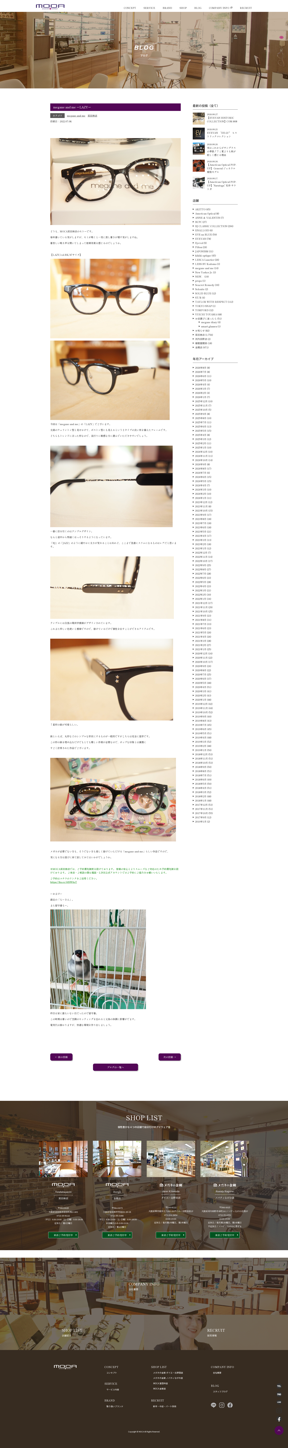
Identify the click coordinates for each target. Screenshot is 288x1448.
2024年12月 (201, 451)
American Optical (205, 213)
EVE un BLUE (203, 234)
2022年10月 (201, 561)
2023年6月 (200, 527)
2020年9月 (200, 666)
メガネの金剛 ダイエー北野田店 (168, 1372)
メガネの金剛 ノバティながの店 (168, 1377)
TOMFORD (202, 310)
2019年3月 (201, 741)
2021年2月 (200, 645)
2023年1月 (200, 548)
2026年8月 (200, 367)
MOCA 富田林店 (160, 1383)
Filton (198, 247)
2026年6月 (200, 376)
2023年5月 (200, 531)
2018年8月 (201, 771)
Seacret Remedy (204, 285)
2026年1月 (200, 397)
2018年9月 (201, 767)
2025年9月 (200, 414)
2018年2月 (200, 796)
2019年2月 (200, 746)
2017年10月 (201, 813)
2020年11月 (201, 657)
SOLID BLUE (203, 293)
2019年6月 (201, 729)
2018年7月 (201, 775)
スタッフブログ (220, 1391)
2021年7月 (200, 624)
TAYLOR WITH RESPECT (211, 301)
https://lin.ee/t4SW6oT (63, 882)
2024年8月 (200, 468)
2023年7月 (200, 523)
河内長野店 (201, 339)
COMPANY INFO (219, 8)
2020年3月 (200, 691)
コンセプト (111, 1372)
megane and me (76, 115)
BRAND (167, 8)
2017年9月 (201, 817)
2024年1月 (200, 498)
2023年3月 (200, 540)
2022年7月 (200, 573)
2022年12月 (201, 552)
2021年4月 (200, 636)
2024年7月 (200, 472)
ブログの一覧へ (115, 1067)
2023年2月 (200, 544)
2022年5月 (200, 582)
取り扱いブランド (114, 1406)
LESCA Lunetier (204, 259)
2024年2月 (200, 493)
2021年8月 (200, 620)
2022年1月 (200, 599)
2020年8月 (200, 670)
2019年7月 (201, 725)
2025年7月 (200, 422)
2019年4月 (201, 737)
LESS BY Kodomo (205, 264)
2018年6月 (201, 779)
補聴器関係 (201, 343)
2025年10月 (201, 409)
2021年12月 (201, 603)
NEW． (199, 276)
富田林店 (92, 115)
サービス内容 (112, 1389)
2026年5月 (200, 380)
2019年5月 (201, 733)
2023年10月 (201, 510)
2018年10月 (201, 762)
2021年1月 (200, 649)
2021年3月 (200, 641)
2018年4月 (201, 788)
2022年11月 (201, 557)
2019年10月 (201, 712)
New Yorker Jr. (203, 272)
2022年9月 (200, 565)
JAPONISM (201, 251)
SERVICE (149, 8)
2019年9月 (201, 716)
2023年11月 (201, 506)
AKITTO (200, 209)
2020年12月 (201, 653)
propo (198, 280)
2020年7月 (200, 674)
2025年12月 (201, 401)
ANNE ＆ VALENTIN (207, 217)
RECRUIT (246, 8)
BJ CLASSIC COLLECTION (211, 226)
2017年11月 (201, 809)
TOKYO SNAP (203, 306)
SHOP (183, 8)
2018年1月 (201, 800)
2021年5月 (200, 632)
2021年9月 (200, 615)
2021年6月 (200, 628)
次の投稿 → (169, 1057)
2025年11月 (201, 405)
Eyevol (199, 243)
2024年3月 (200, 489)
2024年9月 (200, 464)
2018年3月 (201, 792)
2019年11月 (201, 708)
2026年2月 (200, 393)
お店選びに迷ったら (206, 318)
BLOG (197, 8)
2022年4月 (200, 586)
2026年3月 (200, 388)
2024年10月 (201, 460)
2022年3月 (200, 590)
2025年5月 (200, 430)
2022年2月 (200, 594)
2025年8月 (200, 418)
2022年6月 (200, 578)
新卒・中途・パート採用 (164, 1406)
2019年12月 (201, 704)
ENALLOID (202, 230)
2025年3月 (200, 439)
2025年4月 (200, 435)
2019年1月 (201, 750)
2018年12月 (201, 754)
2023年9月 (200, 514)
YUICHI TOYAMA (206, 314)
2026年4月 (200, 384)
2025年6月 (200, 426)
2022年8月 (200, 569)
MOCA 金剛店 (159, 1388)
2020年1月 (200, 699)
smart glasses (209, 326)
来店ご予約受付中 (63, 1235)
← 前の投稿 (61, 1057)
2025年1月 (200, 447)
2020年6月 (200, 678)
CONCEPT (130, 8)
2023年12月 (201, 502)
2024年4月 (200, 485)
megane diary (209, 322)
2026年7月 (200, 372)
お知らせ (200, 330)
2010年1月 (201, 821)
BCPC (198, 222)
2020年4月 (200, 687)
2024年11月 (201, 456)
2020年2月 (200, 695)
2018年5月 (201, 783)
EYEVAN (200, 238)
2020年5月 (200, 683)
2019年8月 (201, 720)
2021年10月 (201, 611)
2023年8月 (200, 519)
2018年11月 (201, 758)
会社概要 (217, 1372)
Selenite (200, 289)
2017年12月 (201, 804)
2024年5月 (200, 481)
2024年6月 (200, 477)
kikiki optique (203, 255)
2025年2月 (200, 443)
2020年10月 (201, 662)
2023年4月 (200, 536)
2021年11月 (201, 607)
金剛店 (198, 347)
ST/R (198, 297)
